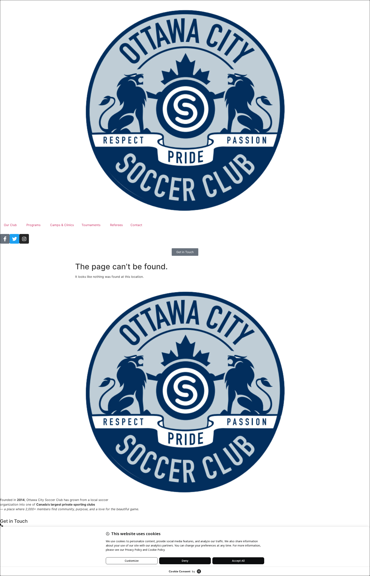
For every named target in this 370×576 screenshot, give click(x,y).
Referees (116, 225)
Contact (136, 225)
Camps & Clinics (62, 225)
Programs (33, 225)
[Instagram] (24, 239)
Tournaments (91, 225)
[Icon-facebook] (5, 239)
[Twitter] (14, 239)
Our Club (10, 225)
